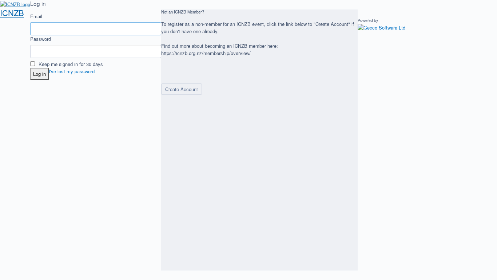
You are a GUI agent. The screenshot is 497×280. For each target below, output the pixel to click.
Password (40, 38)
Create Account (181, 89)
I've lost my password (72, 71)
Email (36, 16)
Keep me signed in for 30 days (70, 64)
